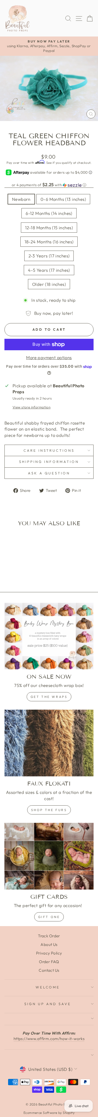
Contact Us (49, 970)
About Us (49, 944)
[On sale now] (49, 636)
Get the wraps (49, 697)
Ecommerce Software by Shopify (49, 1112)
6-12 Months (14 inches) (49, 213)
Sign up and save (47, 1004)
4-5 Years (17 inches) (49, 270)
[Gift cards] (49, 856)
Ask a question (49, 473)
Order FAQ (49, 961)
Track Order (49, 935)
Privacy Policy (49, 953)
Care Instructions (49, 450)
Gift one (49, 917)
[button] (49, 185)
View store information (31, 407)
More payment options (49, 357)
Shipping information (49, 462)
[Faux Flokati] (49, 743)
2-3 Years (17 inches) (49, 255)
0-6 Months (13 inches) (63, 199)
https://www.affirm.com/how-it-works (49, 1038)
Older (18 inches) (49, 284)
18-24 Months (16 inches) (49, 241)
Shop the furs (49, 810)
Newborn (21, 199)
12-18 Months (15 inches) (49, 227)
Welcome (48, 987)
